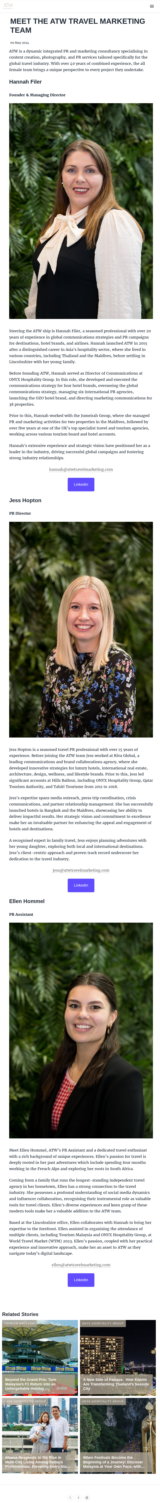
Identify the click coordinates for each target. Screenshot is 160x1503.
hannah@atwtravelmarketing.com (81, 469)
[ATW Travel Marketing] (8, 10)
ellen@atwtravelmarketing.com (81, 1264)
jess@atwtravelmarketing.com (81, 870)
